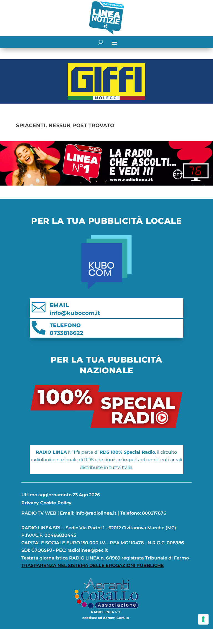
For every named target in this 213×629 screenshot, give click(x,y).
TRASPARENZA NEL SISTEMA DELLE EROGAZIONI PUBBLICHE (92, 565)
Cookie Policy (56, 502)
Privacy (30, 502)
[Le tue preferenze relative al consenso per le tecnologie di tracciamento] (203, 619)
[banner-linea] (106, 184)
